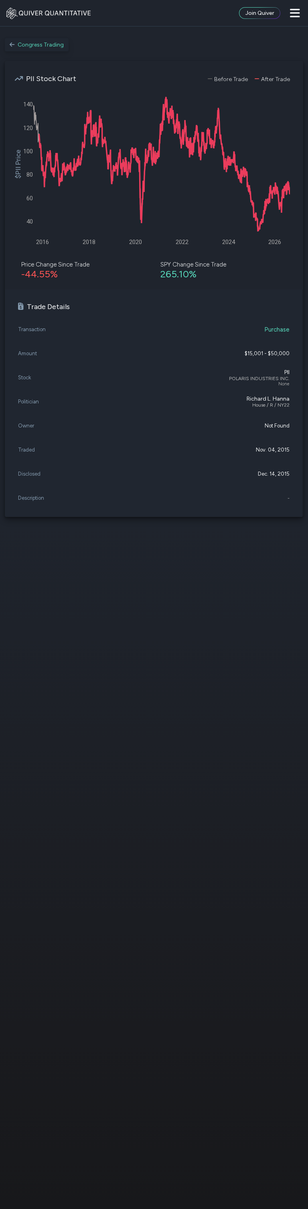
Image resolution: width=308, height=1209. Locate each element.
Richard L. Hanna (268, 398)
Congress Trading (41, 44)
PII (287, 372)
